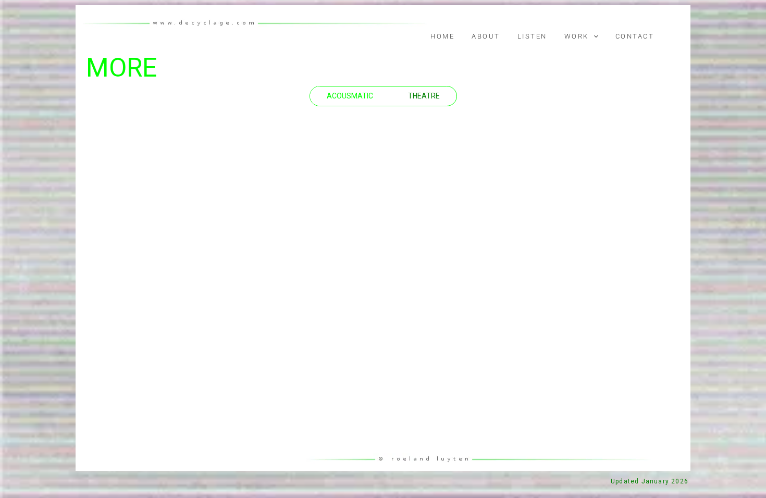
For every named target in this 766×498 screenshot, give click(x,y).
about (486, 36)
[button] (593, 36)
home (442, 36)
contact (634, 36)
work (576, 36)
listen (532, 36)
